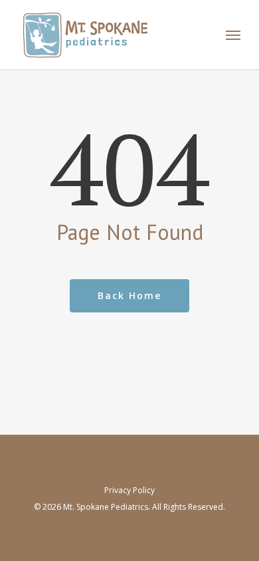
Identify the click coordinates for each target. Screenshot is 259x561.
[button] (233, 34)
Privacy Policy (129, 490)
